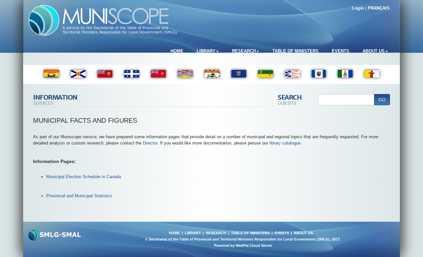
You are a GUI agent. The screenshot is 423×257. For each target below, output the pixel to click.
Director (150, 143)
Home (177, 50)
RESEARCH (216, 233)
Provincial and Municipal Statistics (79, 195)
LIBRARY (193, 233)
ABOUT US (303, 233)
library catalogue (285, 143)
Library (206, 50)
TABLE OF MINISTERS (250, 233)
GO (382, 99)
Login (358, 8)
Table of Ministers (295, 50)
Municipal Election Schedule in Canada (83, 176)
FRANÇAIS (379, 8)
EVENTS (282, 233)
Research (244, 50)
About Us (374, 50)
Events (340, 50)
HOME (174, 233)
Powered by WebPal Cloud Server (243, 245)
